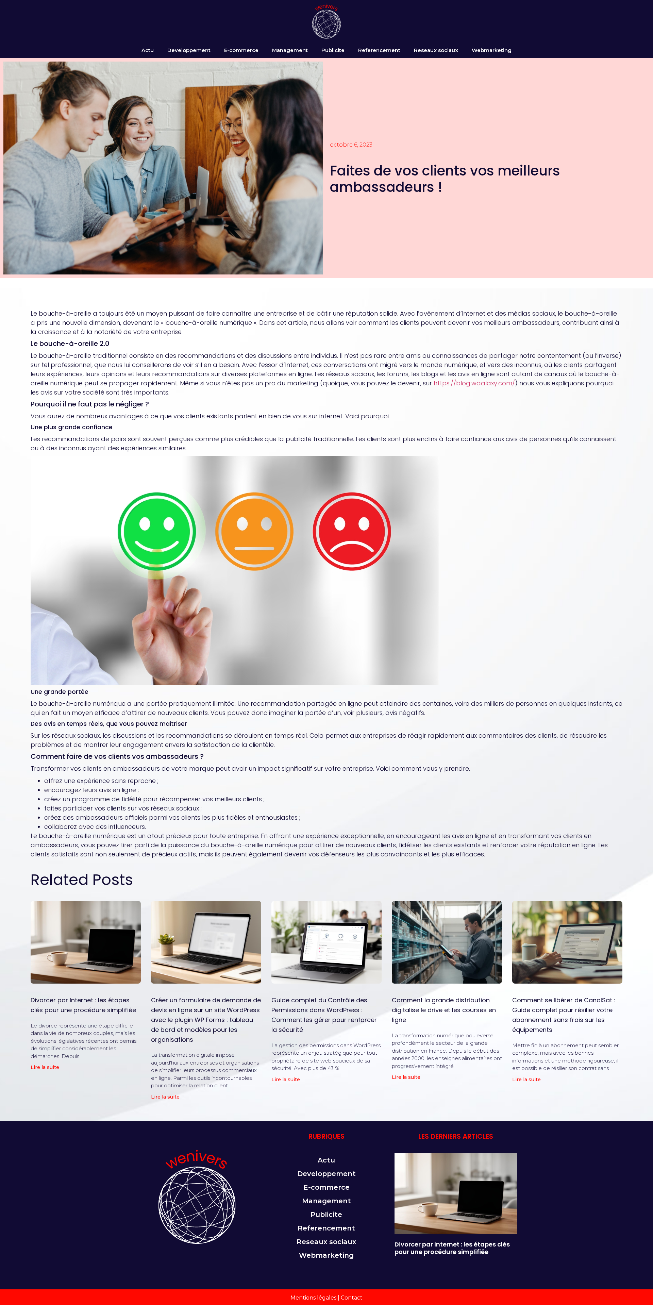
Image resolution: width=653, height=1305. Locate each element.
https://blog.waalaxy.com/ (474, 383)
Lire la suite (45, 1067)
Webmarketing (492, 50)
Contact (352, 1297)
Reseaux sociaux (436, 50)
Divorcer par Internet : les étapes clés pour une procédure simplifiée (452, 1248)
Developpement (189, 50)
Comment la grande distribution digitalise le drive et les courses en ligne (444, 1010)
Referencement (379, 50)
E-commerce (241, 50)
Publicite (333, 50)
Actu (147, 50)
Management (290, 50)
